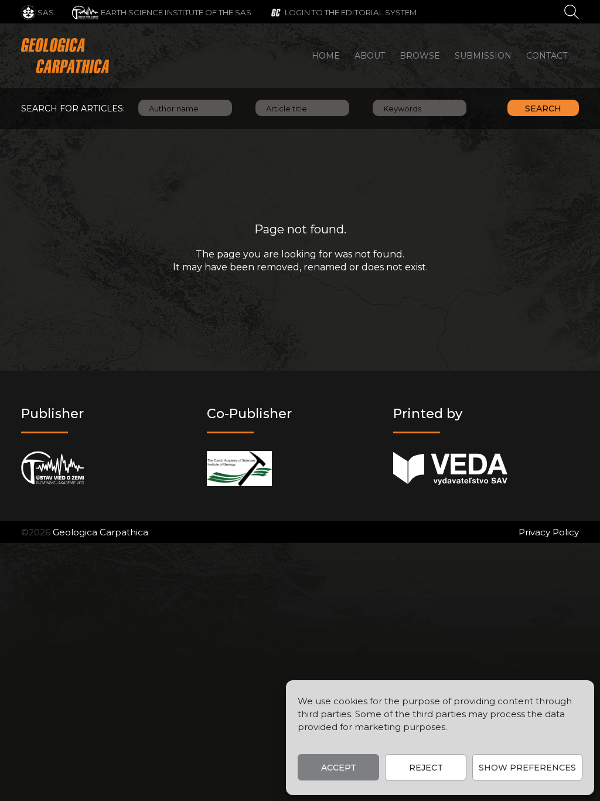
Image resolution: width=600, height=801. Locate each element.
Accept (338, 767)
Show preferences (527, 767)
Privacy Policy (549, 532)
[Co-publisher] (239, 468)
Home (326, 55)
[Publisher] (52, 468)
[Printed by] (450, 468)
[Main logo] (65, 55)
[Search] (571, 11)
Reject (426, 767)
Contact (546, 55)
